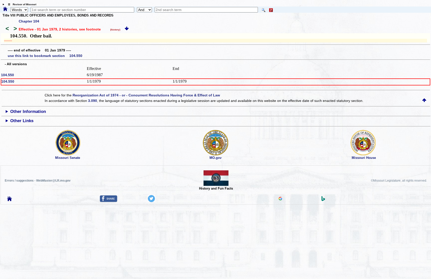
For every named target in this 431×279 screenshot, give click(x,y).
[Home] (5, 9)
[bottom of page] (127, 29)
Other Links (21, 120)
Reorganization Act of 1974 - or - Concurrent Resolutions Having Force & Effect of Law (146, 95)
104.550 (7, 75)
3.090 (92, 101)
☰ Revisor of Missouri (20, 4)
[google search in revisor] (280, 199)
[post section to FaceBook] (108, 201)
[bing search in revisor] (323, 200)
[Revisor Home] (9, 200)
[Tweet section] (151, 201)
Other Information (28, 111)
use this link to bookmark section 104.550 (45, 56)
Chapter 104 (29, 21)
